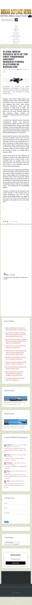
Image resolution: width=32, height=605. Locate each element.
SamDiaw (9, 445)
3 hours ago (13, 460)
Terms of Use (23, 587)
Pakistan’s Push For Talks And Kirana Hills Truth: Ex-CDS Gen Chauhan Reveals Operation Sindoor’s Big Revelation (16, 352)
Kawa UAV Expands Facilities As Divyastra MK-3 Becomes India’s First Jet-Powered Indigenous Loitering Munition (16, 341)
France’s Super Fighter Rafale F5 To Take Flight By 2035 (15, 466)
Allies (16, 31)
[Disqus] (16, 249)
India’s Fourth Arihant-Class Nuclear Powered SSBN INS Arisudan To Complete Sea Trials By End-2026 (14, 373)
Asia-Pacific (16, 34)
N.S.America (16, 33)
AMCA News (16, 39)
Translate (16, 544)
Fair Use (18, 592)
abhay (8, 455)
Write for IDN (16, 41)
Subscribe (15, 563)
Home (16, 26)
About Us (16, 43)
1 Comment (14, 221)
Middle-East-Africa (16, 36)
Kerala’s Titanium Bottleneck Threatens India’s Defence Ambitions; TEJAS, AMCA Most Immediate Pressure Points (16, 334)
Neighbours (16, 29)
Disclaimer (16, 587)
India (16, 27)
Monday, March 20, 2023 (10, 69)
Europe (16, 38)
